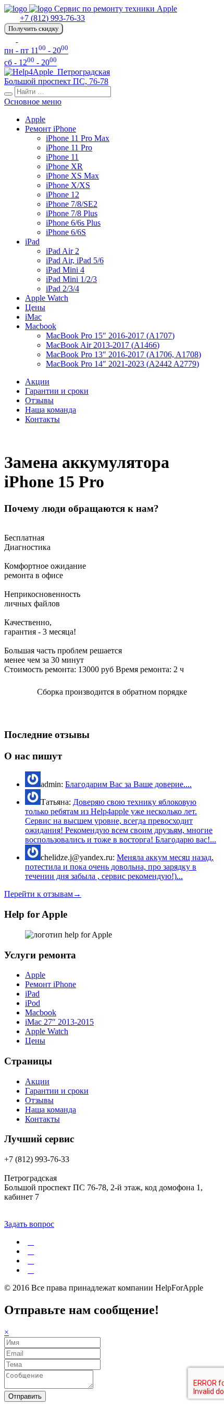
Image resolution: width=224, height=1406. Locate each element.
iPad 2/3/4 (62, 288)
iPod (32, 1003)
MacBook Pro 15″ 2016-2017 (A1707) (110, 335)
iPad (32, 241)
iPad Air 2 (62, 251)
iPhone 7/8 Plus (71, 213)
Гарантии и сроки (57, 390)
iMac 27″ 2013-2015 (59, 1021)
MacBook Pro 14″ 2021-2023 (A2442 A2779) (122, 363)
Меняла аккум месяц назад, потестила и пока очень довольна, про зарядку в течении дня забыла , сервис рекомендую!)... (119, 867)
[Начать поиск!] (8, 94)
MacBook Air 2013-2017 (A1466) (102, 345)
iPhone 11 (62, 157)
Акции (37, 381)
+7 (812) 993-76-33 (52, 18)
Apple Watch (46, 298)
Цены (35, 307)
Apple (35, 119)
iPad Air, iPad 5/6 (75, 260)
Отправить (25, 1396)
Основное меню (32, 101)
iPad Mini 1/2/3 (71, 279)
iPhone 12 (62, 194)
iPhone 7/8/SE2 (71, 204)
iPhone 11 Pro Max (77, 138)
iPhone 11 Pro (69, 147)
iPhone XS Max (72, 175)
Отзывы (39, 400)
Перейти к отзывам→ (42, 893)
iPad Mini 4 (65, 269)
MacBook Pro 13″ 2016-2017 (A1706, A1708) (123, 354)
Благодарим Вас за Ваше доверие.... (128, 784)
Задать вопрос (29, 1224)
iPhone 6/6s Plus (73, 222)
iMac (33, 316)
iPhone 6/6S (66, 232)
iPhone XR (64, 166)
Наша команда (50, 409)
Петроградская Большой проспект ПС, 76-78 (57, 76)
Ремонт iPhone (50, 128)
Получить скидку (33, 28)
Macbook (40, 326)
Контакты (42, 419)
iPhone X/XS (68, 185)
